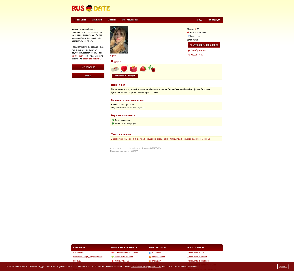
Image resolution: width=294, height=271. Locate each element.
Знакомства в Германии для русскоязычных (190, 139)
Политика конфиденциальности (87, 257)
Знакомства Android (124, 257)
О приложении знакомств (126, 253)
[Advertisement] (167, 8)
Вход (199, 20)
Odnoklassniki (158, 257)
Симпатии (97, 20)
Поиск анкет (80, 20)
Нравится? (197, 54)
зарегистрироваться (92, 59)
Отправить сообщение (205, 45)
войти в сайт (77, 56)
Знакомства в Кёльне (121, 139)
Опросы (112, 20)
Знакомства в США (196, 253)
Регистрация (214, 20)
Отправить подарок (126, 76)
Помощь (77, 261)
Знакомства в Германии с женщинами (150, 139)
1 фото (113, 56)
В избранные (198, 50)
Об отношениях (130, 20)
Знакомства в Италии (197, 257)
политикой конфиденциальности (146, 266)
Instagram (156, 261)
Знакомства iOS (122, 261)
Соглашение (79, 253)
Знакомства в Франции (198, 261)
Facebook (156, 253)
